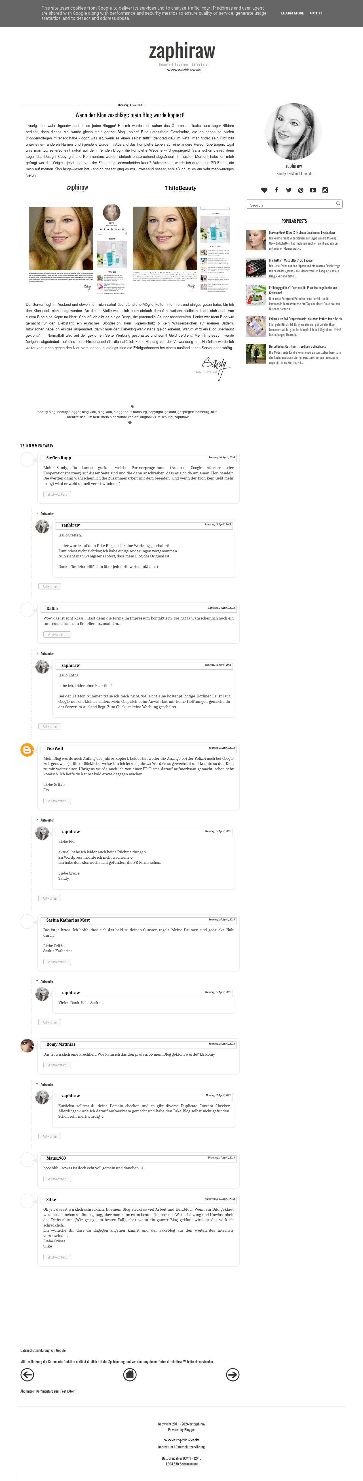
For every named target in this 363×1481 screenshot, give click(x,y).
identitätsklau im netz (83, 417)
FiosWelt (55, 748)
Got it (316, 13)
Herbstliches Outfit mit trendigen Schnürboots (297, 346)
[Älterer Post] (233, 1380)
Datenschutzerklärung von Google (43, 1350)
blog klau (89, 412)
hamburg (202, 412)
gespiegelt (186, 412)
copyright (156, 412)
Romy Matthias (61, 1044)
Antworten (57, 494)
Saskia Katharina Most (68, 920)
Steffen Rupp (59, 458)
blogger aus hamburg (130, 412)
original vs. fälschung (156, 417)
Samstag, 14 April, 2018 (221, 457)
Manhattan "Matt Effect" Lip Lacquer (291, 260)
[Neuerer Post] (27, 1380)
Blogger (189, 1429)
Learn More (292, 13)
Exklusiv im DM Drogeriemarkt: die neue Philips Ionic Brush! (306, 318)
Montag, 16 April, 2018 (218, 1095)
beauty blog (46, 412)
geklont (170, 412)
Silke (51, 1199)
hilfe (214, 412)
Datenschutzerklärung (190, 1447)
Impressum (165, 1447)
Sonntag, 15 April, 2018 (222, 747)
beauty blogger (68, 412)
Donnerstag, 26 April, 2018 (220, 1199)
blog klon (105, 412)
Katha (52, 608)
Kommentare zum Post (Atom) (56, 1391)
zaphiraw (181, 417)
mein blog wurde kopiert (119, 417)
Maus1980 (56, 1158)
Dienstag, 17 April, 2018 (221, 1157)
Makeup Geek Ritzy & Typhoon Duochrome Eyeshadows (302, 232)
